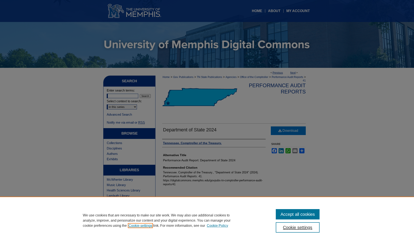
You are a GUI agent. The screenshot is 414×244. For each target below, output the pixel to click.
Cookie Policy (217, 225)
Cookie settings (140, 225)
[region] (207, 220)
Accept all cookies (298, 214)
